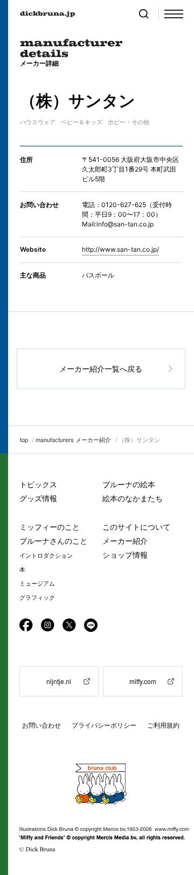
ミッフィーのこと (49, 526)
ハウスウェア (38, 122)
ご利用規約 (163, 725)
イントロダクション (46, 555)
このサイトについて (136, 526)
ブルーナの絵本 (128, 484)
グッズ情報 (38, 498)
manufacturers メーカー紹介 (73, 439)
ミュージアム (37, 583)
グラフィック (37, 597)
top (24, 439)
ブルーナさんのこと (53, 540)
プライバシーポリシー (104, 725)
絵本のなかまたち (132, 498)
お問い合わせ (41, 725)
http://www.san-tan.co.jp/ (120, 249)
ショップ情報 (125, 554)
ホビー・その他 (128, 122)
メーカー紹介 (125, 540)
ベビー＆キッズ (81, 122)
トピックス (38, 484)
